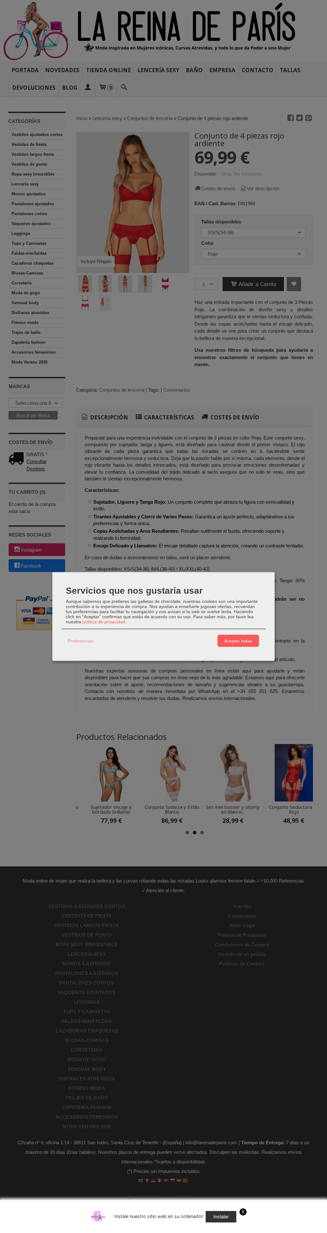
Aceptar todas (238, 640)
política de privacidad (103, 621)
